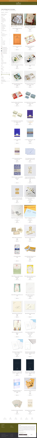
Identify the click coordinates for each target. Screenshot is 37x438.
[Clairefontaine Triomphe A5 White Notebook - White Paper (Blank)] (30, 345)
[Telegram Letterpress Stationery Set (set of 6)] (30, 211)
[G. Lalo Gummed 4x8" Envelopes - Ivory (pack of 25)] (17, 151)
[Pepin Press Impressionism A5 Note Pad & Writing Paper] (17, 77)
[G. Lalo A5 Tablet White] (30, 114)
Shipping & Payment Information (4, 435)
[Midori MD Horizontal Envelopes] (30, 306)
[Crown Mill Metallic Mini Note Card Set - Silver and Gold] (30, 249)
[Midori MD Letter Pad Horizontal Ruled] (17, 306)
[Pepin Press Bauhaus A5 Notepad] (30, 58)
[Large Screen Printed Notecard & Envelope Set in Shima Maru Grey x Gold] (30, 170)
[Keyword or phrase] (1, 81)
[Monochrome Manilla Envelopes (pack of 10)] (30, 383)
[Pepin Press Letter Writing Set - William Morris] (30, 39)
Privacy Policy (11, 434)
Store (3, 10)
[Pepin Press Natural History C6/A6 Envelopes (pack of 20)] (30, 77)
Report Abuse (11, 436)
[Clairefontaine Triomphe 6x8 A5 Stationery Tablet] (30, 325)
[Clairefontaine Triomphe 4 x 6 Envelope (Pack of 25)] (17, 383)
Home (1, 10)
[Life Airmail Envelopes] (17, 249)
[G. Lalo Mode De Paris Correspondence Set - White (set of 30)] (17, 114)
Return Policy (11, 435)
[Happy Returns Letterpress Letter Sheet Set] (17, 211)
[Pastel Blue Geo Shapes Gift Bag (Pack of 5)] (17, 403)
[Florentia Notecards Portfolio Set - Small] (30, 231)
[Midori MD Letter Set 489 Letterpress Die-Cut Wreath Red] (30, 269)
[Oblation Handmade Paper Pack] (17, 19)
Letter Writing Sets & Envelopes (12, 10)
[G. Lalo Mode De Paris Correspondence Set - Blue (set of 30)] (30, 95)
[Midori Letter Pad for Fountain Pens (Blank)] (17, 325)
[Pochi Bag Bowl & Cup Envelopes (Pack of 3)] (30, 403)
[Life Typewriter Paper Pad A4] (17, 39)
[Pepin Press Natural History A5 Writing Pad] (17, 58)
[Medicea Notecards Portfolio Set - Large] (17, 231)
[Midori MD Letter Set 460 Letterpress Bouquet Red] (17, 269)
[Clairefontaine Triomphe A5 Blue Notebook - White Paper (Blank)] (30, 365)
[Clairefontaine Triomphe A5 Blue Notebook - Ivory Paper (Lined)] (17, 365)
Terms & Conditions (3, 434)
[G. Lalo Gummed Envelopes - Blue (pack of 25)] (30, 133)
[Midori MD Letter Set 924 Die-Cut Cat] (17, 288)
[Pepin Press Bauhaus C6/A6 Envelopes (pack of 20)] (17, 95)
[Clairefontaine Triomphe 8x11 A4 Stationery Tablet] (17, 345)
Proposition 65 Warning (3, 436)
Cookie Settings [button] (27, 436)
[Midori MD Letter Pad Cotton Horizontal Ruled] (30, 288)
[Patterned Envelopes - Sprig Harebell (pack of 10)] (17, 170)
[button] (18, 3)
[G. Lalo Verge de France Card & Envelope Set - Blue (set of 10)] (30, 151)
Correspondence (6, 10)
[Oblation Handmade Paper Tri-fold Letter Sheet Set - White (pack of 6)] (30, 19)
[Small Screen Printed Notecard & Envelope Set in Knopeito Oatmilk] (17, 191)
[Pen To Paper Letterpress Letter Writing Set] (30, 191)
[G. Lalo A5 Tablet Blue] (17, 133)
